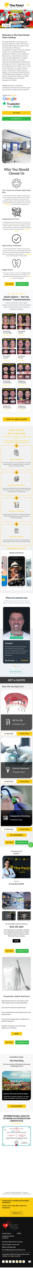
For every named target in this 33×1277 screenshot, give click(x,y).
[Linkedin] (10, 1261)
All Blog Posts (16, 1106)
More (16, 941)
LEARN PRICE (24, 734)
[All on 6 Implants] (16, 710)
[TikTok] (23, 1261)
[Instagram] (7, 1261)
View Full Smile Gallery (16, 419)
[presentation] (2, 19)
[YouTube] (20, 1261)
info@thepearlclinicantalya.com (21, 1194)
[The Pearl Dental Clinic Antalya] (24, 915)
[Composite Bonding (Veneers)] (16, 805)
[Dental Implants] (16, 758)
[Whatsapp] (13, 1261)
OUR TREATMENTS (9, 25)
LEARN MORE (8, 734)
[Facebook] (3, 1261)
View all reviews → (16, 671)
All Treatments (16, 835)
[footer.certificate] (29, 1261)
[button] (15, 26)
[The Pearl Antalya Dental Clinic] (15, 4)
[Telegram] (17, 1261)
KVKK (19, 1233)
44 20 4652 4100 (11, 1247)
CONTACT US (16, 1213)
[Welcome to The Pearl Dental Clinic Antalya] (9, 915)
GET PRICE (16, 113)
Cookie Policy (6, 1233)
